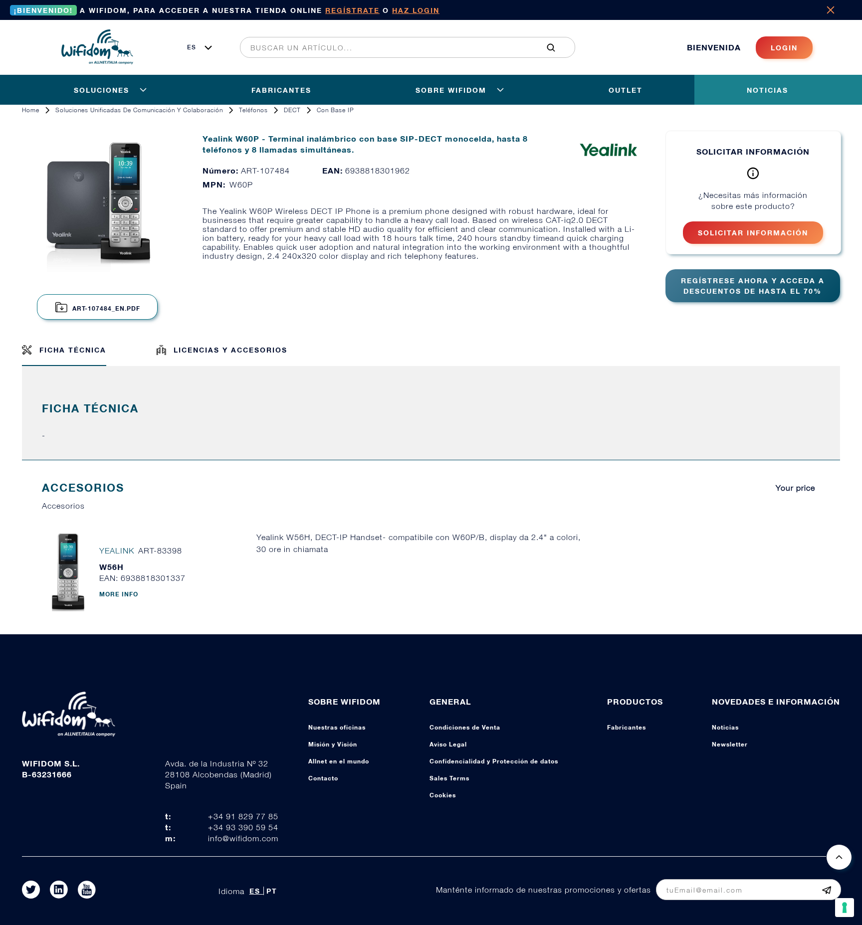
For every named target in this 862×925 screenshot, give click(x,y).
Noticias (725, 727)
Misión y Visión (332, 744)
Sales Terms (449, 778)
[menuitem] (402, 47)
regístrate (352, 10)
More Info (118, 594)
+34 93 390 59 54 (243, 827)
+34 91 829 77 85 (243, 816)
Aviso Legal (448, 744)
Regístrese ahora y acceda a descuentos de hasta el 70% (753, 285)
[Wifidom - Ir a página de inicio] (97, 61)
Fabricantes (626, 727)
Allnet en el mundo (338, 761)
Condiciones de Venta (465, 727)
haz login (415, 10)
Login (784, 47)
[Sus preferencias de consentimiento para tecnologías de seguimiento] (844, 907)
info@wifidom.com (243, 838)
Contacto (323, 778)
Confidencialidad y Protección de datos (494, 761)
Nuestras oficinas (337, 727)
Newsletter (730, 744)
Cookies (443, 795)
